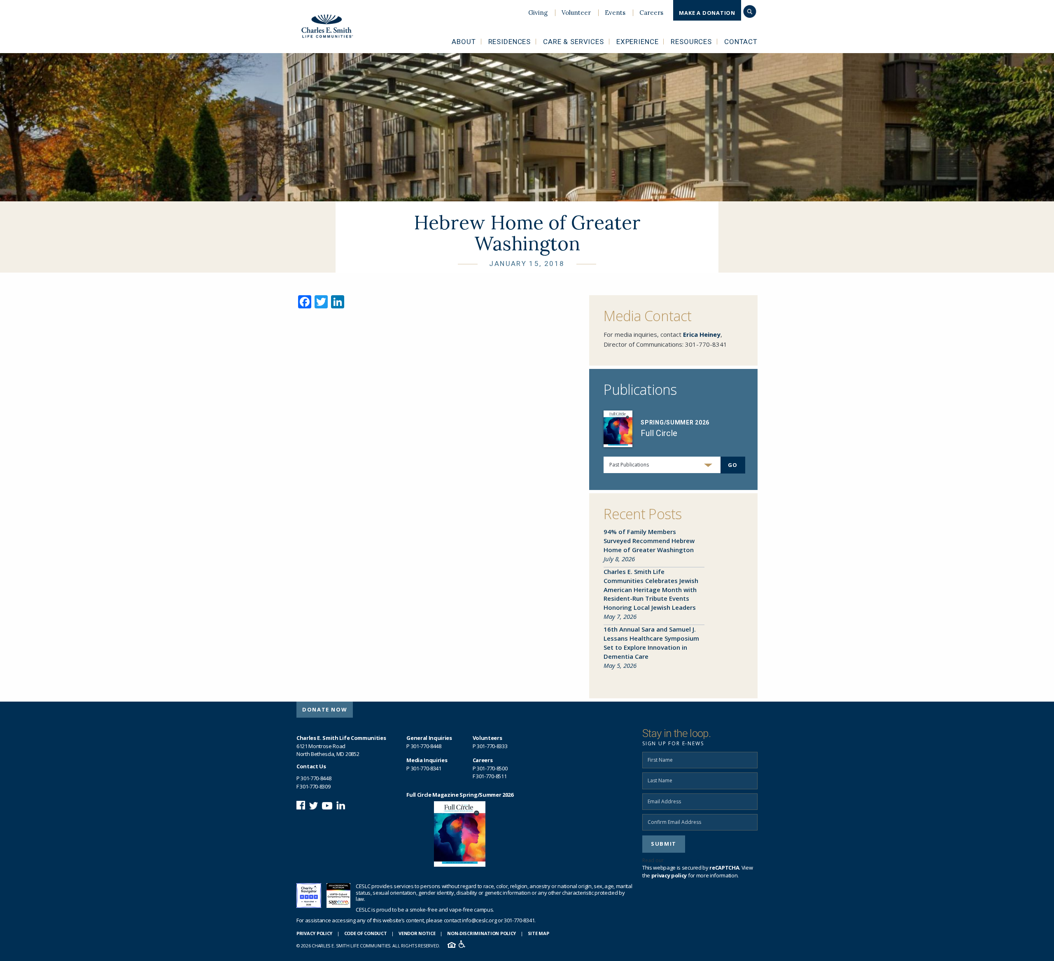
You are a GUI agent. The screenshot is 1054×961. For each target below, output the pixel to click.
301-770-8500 (492, 768)
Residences (509, 41)
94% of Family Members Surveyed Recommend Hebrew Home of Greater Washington (649, 540)
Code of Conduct (365, 933)
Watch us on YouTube (327, 805)
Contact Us (311, 766)
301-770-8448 (316, 778)
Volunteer (576, 12)
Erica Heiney (702, 334)
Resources (691, 41)
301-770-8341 (706, 344)
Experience (637, 41)
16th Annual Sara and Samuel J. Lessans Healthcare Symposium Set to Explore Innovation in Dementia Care (651, 642)
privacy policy (683, 860)
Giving (538, 12)
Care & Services (573, 41)
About (464, 41)
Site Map (538, 933)
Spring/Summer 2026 (675, 422)
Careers (651, 12)
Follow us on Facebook (300, 805)
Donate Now (324, 709)
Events (615, 12)
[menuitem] (538, 13)
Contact (741, 41)
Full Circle (659, 433)
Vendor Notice (417, 933)
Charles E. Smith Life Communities (332, 26)
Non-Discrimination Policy (481, 933)
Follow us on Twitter (313, 805)
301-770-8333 (492, 746)
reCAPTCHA (724, 867)
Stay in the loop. (676, 733)
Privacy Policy (314, 933)
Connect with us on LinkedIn (340, 805)
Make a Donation (707, 12)
